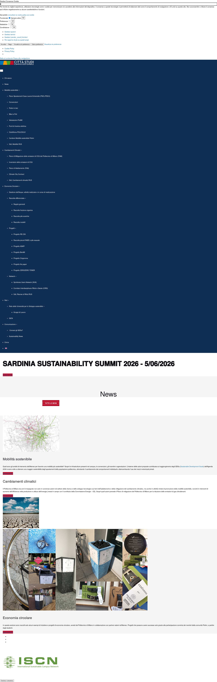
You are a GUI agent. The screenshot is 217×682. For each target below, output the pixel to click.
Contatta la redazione (15, 639)
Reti (6, 300)
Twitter (38, 651)
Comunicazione (10, 324)
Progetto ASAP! (19, 246)
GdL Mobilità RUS (15, 144)
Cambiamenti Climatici (13, 150)
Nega (10, 44)
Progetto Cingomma (21, 258)
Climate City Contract (16, 174)
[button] (108, 4)
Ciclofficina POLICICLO (17, 132)
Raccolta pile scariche (21, 216)
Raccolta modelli (19, 222)
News (6, 84)
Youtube (43, 651)
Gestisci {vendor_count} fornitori (16, 37)
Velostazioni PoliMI (15, 120)
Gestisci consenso (7, 681)
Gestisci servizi (10, 34)
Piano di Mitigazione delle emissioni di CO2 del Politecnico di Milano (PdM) (35, 156)
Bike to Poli (13, 114)
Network (12, 276)
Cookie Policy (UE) (14, 642)
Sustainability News (16, 336)
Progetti (12, 228)
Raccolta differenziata (17, 198)
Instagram (49, 651)
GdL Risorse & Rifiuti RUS (23, 294)
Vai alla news (7, 375)
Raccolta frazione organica (23, 210)
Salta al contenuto (6, 58)
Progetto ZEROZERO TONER (24, 270)
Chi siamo (8, 78)
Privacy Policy (9, 51)
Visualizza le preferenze (22, 44)
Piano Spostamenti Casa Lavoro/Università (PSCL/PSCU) (29, 96)
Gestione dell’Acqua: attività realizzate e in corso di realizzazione (32, 192)
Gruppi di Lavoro (20, 312)
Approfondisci (8, 473)
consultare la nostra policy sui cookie (21, 15)
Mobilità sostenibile (12, 90)
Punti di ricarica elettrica (17, 126)
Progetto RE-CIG (20, 234)
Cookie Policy (9, 48)
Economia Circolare (12, 186)
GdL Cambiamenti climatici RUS (20, 180)
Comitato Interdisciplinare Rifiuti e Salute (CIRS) (31, 288)
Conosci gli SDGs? (16, 330)
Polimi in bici (13, 108)
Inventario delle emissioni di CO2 (21, 162)
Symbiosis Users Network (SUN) (25, 282)
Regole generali (19, 204)
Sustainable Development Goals (191, 466)
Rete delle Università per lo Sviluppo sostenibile (26, 306)
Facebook (32, 651)
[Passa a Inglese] (6, 348)
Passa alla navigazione (21, 58)
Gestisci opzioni (10, 32)
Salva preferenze (37, 44)
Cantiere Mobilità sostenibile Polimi (21, 138)
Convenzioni (13, 102)
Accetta (3, 44)
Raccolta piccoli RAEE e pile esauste (27, 240)
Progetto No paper (20, 264)
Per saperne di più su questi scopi (17, 40)
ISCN (11, 318)
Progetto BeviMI (19, 252)
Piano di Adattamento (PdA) (19, 168)
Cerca (7, 342)
